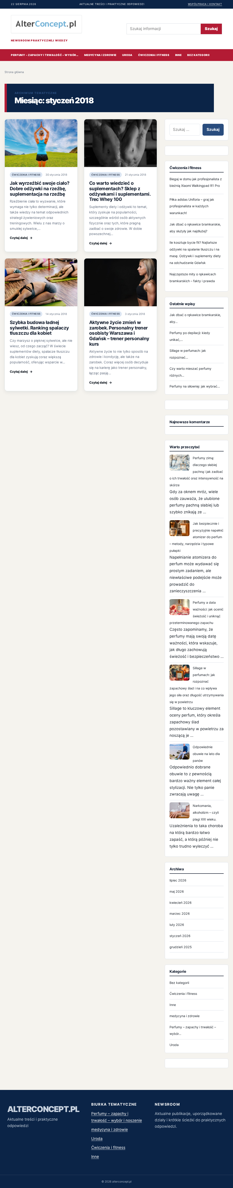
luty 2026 (177, 925)
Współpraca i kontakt (205, 4)
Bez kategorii (198, 55)
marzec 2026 (180, 913)
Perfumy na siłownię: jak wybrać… (195, 386)
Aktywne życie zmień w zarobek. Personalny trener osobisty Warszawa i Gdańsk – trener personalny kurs (119, 333)
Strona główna (14, 72)
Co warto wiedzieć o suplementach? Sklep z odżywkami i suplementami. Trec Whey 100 (119, 191)
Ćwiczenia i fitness (154, 55)
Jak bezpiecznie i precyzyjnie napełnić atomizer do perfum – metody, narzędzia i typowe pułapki (196, 537)
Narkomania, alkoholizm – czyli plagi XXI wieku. (206, 812)
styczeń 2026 (180, 936)
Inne (178, 55)
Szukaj (211, 28)
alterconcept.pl (43, 1109)
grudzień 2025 (181, 947)
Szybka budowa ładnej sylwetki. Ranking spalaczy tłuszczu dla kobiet (39, 327)
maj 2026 (177, 891)
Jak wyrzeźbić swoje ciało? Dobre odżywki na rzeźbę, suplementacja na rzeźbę (40, 188)
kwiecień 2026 (181, 902)
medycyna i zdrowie (100, 55)
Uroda (127, 55)
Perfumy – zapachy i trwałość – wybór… (45, 55)
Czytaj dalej (21, 238)
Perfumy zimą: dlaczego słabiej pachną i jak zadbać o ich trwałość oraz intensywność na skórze (196, 471)
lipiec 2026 (178, 880)
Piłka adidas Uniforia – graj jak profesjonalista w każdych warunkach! (192, 206)
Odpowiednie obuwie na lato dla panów (206, 753)
